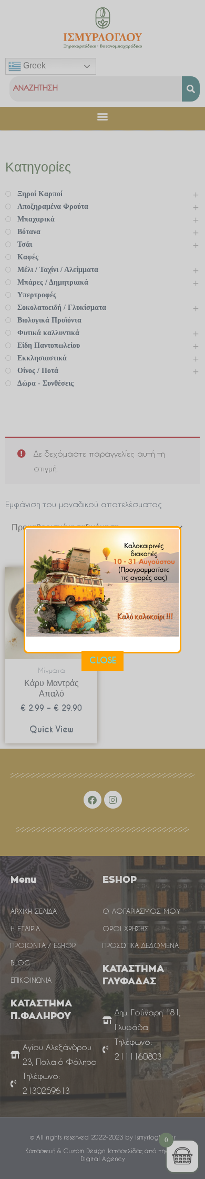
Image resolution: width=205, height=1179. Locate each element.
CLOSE (102, 661)
